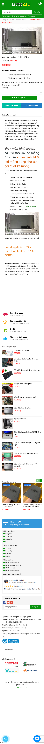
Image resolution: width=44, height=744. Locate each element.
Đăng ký (8, 553)
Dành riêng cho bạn (9, 347)
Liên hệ (7, 542)
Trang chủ (8, 536)
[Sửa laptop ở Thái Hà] (7, 352)
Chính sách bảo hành (12, 570)
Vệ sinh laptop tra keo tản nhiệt (25, 397)
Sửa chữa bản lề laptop (22, 408)
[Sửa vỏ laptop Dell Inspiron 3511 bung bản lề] (7, 467)
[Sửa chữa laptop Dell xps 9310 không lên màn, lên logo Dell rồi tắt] (7, 435)
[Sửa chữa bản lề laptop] (7, 411)
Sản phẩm (8, 534)
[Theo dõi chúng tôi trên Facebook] (4, 602)
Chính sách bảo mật (12, 562)
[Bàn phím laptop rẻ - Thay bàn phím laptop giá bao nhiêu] (7, 374)
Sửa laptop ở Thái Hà (21, 350)
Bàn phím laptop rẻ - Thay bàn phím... (27, 370)
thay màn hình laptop (20, 148)
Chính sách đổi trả (11, 568)
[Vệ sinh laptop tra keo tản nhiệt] (7, 400)
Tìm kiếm (37, 12)
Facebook (9, 649)
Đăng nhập (9, 551)
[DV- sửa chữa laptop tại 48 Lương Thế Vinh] (7, 362)
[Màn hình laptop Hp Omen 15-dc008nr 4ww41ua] (32, 493)
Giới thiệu (8, 539)
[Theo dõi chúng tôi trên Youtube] (8, 602)
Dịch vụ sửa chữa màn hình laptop (26, 453)
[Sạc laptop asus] (7, 423)
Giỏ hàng (8, 556)
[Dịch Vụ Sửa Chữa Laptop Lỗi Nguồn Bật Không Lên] (7, 446)
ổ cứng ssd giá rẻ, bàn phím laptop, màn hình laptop (18, 16)
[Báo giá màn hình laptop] (7, 388)
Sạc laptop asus (20, 418)
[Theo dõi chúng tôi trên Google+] (11, 602)
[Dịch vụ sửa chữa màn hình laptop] (7, 456)
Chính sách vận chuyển (13, 565)
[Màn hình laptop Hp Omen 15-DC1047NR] (11, 493)
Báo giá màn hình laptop (23, 384)
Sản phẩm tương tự (9, 482)
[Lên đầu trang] (40, 733)
